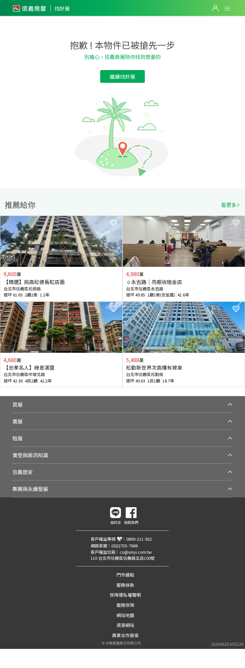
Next (240, 301)
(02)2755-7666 (124, 546)
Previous (5, 301)
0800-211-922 (139, 539)
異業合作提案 (125, 635)
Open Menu (227, 9)
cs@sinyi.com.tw (136, 552)
